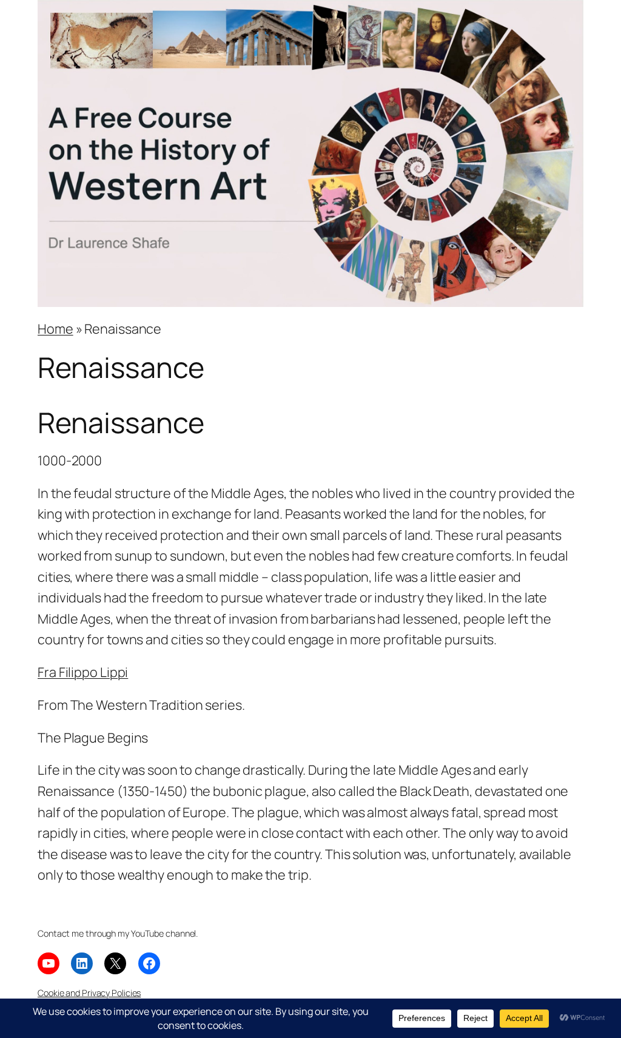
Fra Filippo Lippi (83, 672)
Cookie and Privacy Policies (89, 993)
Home (55, 328)
